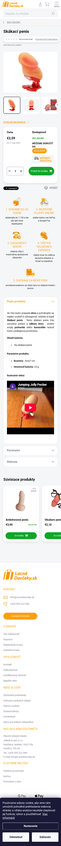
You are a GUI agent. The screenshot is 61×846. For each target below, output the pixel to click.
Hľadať (53, 13)
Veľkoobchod (10, 670)
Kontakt (7, 664)
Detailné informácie (14, 122)
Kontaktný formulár (20, 616)
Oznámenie (9, 716)
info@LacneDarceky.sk (22, 597)
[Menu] (57, 4)
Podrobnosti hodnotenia (46, 39)
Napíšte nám (10, 680)
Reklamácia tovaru (13, 644)
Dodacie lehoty (11, 711)
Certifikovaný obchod (14, 675)
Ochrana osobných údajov (17, 700)
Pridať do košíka (39, 171)
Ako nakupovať (11, 634)
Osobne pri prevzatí (13, 770)
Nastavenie (30, 826)
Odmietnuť (15, 837)
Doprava (7, 639)
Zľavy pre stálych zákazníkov (18, 722)
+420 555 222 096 (19, 603)
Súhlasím (45, 837)
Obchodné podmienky (14, 695)
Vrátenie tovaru (11, 650)
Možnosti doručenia (46, 159)
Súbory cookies (11, 706)
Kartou (7, 776)
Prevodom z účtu (12, 781)
